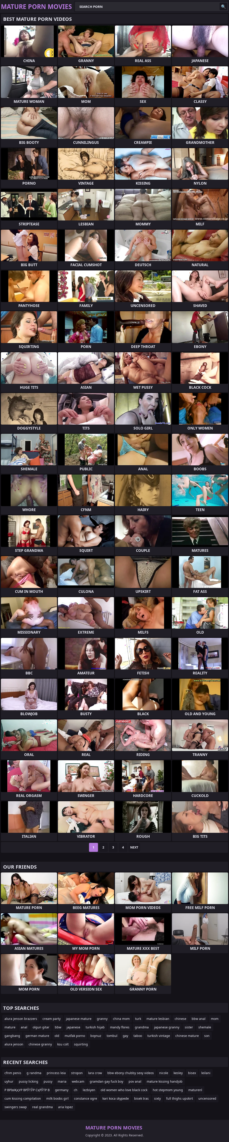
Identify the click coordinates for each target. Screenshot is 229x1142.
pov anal (135, 1081)
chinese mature (187, 1036)
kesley (178, 1073)
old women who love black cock (124, 1090)
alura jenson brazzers (20, 1019)
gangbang (12, 1036)
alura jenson (13, 1044)
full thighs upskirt (179, 1098)
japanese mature (78, 1019)
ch (75, 1090)
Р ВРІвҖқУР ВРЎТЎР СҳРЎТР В (27, 1090)
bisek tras (141, 1098)
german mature (37, 1036)
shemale (204, 1027)
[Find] (223, 6)
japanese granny (166, 1027)
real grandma (42, 1107)
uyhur (8, 1081)
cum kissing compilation (22, 1098)
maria (62, 1081)
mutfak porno (75, 1036)
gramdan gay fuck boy (106, 1081)
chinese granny (40, 1044)
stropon (77, 1073)
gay (125, 1036)
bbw (58, 1027)
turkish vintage (158, 1036)
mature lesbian (157, 1019)
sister (189, 1027)
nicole (163, 1073)
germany (61, 1090)
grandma (142, 1027)
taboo (138, 1036)
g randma (34, 1073)
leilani (205, 1073)
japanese (73, 1027)
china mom (121, 1019)
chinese (180, 1019)
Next (134, 847)
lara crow (95, 1073)
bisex (192, 1073)
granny (102, 1019)
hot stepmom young (168, 1090)
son (207, 1036)
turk (138, 1019)
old (57, 1036)
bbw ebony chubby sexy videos (130, 1073)
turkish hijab (95, 1027)
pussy (48, 1081)
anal (24, 1027)
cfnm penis (12, 1073)
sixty (157, 1098)
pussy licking (28, 1081)
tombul (112, 1036)
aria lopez (65, 1107)
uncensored (207, 1098)
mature (9, 1027)
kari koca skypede (115, 1098)
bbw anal (199, 1019)
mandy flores (119, 1027)
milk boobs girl (57, 1098)
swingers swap (15, 1107)
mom (214, 1019)
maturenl (195, 1090)
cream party (51, 1019)
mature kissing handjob (164, 1081)
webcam (78, 1081)
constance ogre (85, 1098)
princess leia (56, 1073)
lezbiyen (89, 1090)
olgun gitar (41, 1027)
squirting (81, 1044)
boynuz (95, 1036)
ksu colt (63, 1044)
